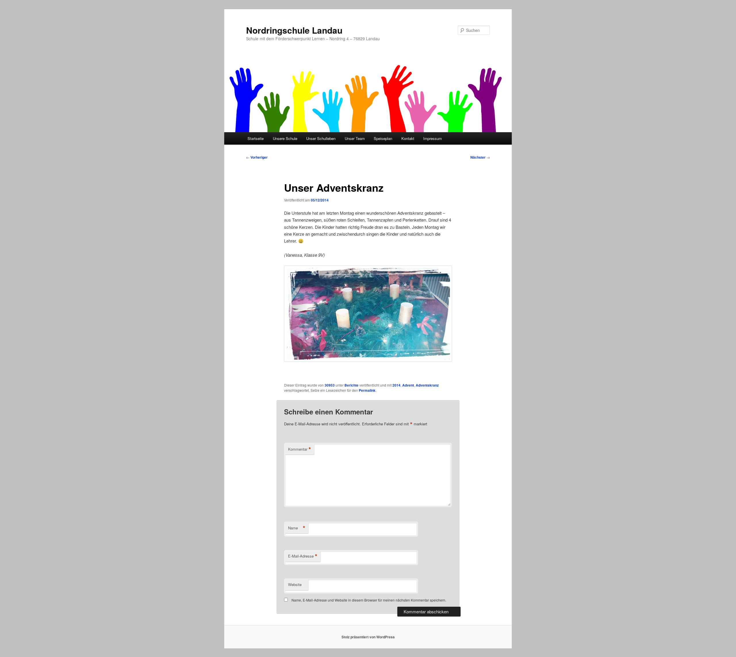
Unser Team (355, 138)
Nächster (480, 157)
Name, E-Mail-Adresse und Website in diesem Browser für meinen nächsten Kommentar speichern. (369, 600)
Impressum (432, 138)
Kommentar (299, 449)
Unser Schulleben (321, 138)
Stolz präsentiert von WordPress (368, 636)
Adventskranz (427, 385)
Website (295, 584)
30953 (330, 385)
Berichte (351, 385)
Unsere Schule (285, 138)
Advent (408, 385)
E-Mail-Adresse (302, 556)
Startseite (256, 138)
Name (296, 528)
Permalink (367, 390)
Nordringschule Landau (294, 30)
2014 (396, 385)
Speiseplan (383, 138)
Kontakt (407, 138)
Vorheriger (257, 157)
